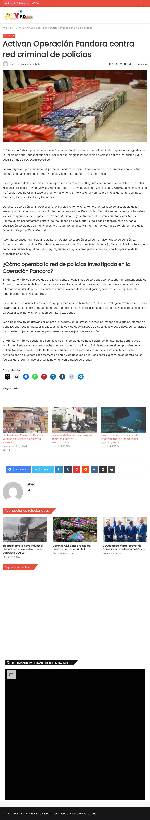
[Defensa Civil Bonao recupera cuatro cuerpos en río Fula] (75, 529)
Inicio (8, 27)
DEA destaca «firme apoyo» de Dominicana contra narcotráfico (124, 547)
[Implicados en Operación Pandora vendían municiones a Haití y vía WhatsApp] (25, 420)
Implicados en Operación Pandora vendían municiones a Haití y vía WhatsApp (23, 439)
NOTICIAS (19, 27)
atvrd (12, 64)
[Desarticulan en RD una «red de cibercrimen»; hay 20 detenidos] (123, 420)
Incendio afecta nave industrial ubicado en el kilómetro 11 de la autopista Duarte (23, 549)
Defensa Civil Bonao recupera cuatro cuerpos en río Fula (72, 547)
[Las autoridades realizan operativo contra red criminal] (74, 420)
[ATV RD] (20, 15)
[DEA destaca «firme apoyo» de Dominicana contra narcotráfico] (125, 529)
